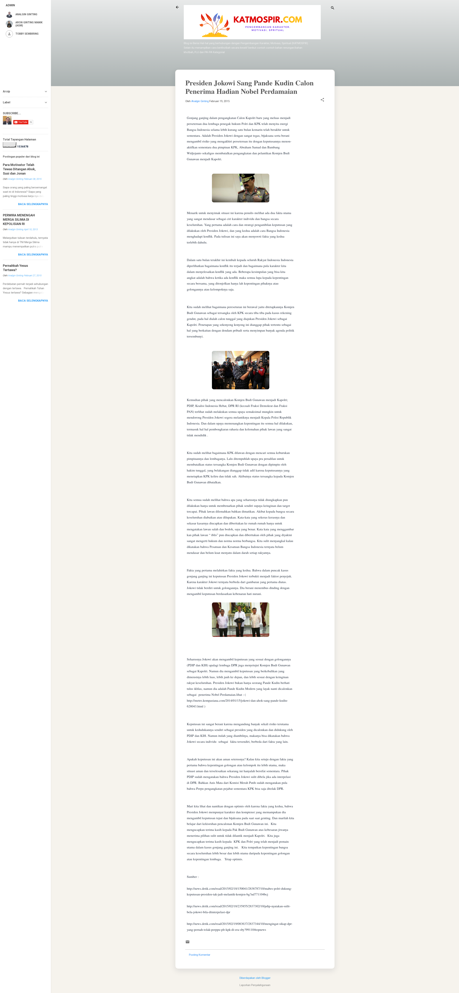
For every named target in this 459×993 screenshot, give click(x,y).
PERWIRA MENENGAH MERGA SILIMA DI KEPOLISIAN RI (19, 219)
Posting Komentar (199, 954)
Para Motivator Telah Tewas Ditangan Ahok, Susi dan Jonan (19, 169)
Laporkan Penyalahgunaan (255, 985)
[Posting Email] (187, 943)
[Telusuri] (332, 8)
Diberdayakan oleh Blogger (255, 978)
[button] (322, 100)
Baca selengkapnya (33, 204)
